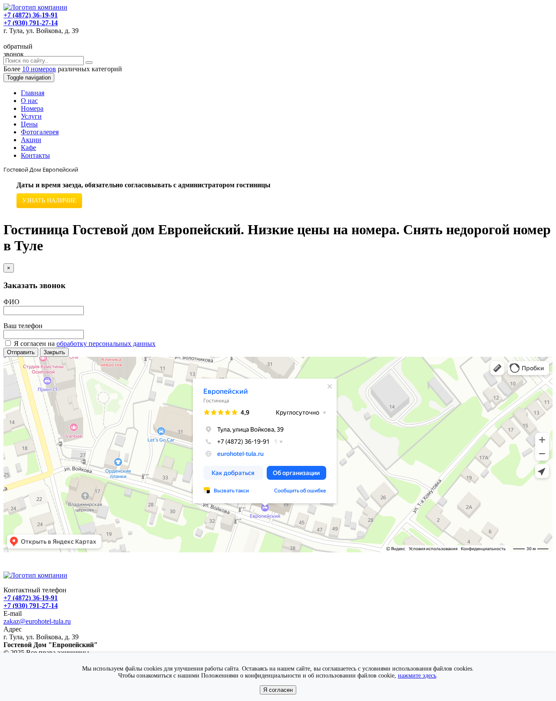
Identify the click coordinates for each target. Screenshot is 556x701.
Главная (32, 92)
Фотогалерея (40, 132)
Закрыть (54, 352)
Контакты (35, 155)
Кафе (28, 147)
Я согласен (278, 690)
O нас (29, 100)
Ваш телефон (23, 325)
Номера (32, 108)
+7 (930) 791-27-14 (30, 23)
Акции (31, 139)
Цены (29, 124)
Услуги (31, 116)
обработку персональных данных (106, 343)
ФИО (11, 302)
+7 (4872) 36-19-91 (30, 15)
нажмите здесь (417, 675)
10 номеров (39, 69)
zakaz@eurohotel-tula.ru (37, 621)
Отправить (21, 352)
